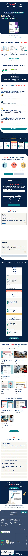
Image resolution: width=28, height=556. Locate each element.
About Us (20, 519)
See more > (4, 223)
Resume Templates (2, 522)
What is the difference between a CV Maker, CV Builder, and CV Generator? (13, 467)
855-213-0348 (18, 541)
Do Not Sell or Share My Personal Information (23, 529)
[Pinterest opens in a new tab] (18, 554)
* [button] (18, 35)
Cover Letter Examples (6, 523)
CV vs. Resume (11, 524)
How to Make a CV (11, 522)
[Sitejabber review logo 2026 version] (7, 542)
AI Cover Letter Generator (7, 519)
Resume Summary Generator (16, 521)
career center (5, 125)
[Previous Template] (8, 146)
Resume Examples (3, 524)
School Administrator (7, 201)
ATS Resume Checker (22, 111)
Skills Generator (15, 522)
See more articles (14, 431)
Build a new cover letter (19, 173)
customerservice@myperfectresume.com (21, 542)
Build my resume (14, 58)
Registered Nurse (14, 199)
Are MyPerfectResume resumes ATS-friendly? (10, 460)
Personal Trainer (18, 195)
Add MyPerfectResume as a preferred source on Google (6, 532)
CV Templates (12, 519)
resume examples (5, 118)
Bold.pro (2, 92)
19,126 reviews (2, 542)
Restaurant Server (6, 199)
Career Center (15, 519)
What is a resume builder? (6, 443)
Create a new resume (8, 173)
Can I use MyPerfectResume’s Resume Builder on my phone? (12, 457)
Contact (20, 524)
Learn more (10, 554)
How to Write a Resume (2, 525)
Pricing (20, 520)
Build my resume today (19, 12)
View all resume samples (14, 205)
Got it (12, 554)
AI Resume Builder (3, 519)
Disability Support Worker (15, 197)
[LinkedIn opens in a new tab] (16, 554)
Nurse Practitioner (6, 197)
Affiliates (20, 525)
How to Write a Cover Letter (7, 525)
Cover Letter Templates (6, 521)
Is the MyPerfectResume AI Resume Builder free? (10, 450)
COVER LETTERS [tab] (15, 180)
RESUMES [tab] (10, 180)
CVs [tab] (19, 180)
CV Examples (11, 520)
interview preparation (7, 348)
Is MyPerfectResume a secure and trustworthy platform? (11, 476)
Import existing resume (9, 12)
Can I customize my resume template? (8, 463)
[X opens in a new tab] (14, 554)
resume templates (13, 138)
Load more (14, 255)
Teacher (20, 199)
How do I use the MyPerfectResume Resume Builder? (11, 454)
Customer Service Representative (8, 195)
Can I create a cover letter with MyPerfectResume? (10, 473)
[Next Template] (18, 146)
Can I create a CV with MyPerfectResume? (9, 470)
